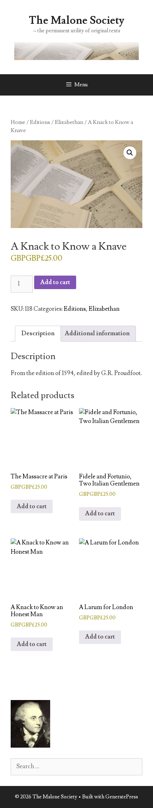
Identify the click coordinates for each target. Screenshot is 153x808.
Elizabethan (69, 122)
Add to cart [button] (32, 506)
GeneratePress (121, 796)
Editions (40, 122)
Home (18, 122)
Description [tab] (37, 333)
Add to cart (55, 282)
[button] (129, 152)
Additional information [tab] (97, 333)
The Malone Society (76, 20)
